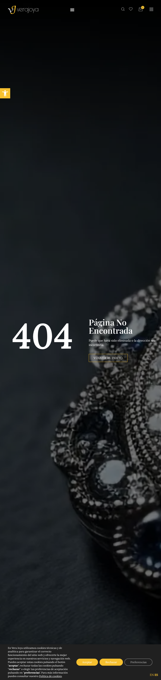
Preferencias (138, 662)
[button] (5, 93)
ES (156, 675)
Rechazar (111, 662)
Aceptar (87, 662)
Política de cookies (50, 676)
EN (152, 675)
